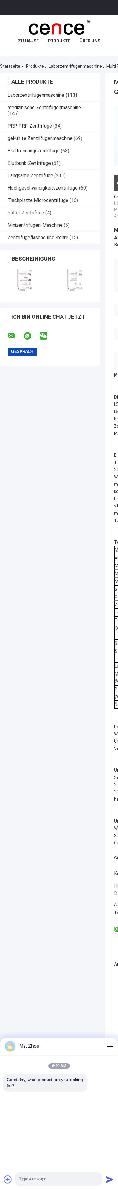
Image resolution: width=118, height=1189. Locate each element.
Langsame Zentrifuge (30, 175)
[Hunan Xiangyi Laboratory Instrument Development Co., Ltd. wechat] (47, 336)
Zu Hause (28, 40)
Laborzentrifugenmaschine (75, 66)
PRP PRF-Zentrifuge (30, 126)
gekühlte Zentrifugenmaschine (40, 138)
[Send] (109, 1179)
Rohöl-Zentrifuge (26, 213)
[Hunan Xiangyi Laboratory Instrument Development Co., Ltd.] (59, 27)
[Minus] (109, 1046)
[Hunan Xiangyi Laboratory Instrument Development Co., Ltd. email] (15, 336)
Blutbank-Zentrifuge (29, 163)
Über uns (90, 40)
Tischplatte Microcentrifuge (38, 200)
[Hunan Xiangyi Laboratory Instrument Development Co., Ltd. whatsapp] (31, 336)
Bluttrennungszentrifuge (34, 151)
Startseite (10, 66)
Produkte (59, 40)
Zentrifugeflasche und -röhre (38, 237)
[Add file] (8, 1179)
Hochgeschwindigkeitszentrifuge (43, 188)
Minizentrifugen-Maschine (35, 225)
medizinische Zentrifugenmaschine (44, 107)
